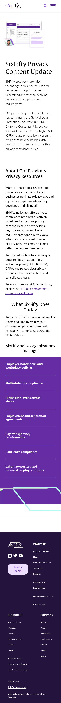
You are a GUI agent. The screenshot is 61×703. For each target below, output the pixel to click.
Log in (43, 656)
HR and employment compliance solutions (26, 291)
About (43, 622)
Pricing (43, 628)
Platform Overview (41, 551)
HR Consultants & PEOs (43, 596)
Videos (10, 644)
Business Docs (39, 604)
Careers (44, 644)
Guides (11, 650)
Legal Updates (39, 588)
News (43, 650)
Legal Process (46, 639)
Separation (37, 568)
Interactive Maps (14, 658)
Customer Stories (15, 639)
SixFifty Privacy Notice (17, 687)
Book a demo (18, 569)
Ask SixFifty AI (39, 582)
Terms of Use (13, 681)
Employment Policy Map (18, 664)
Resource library (14, 622)
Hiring (35, 557)
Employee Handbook (42, 562)
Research (37, 573)
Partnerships (46, 633)
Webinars (12, 628)
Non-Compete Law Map (18, 669)
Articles (11, 633)
